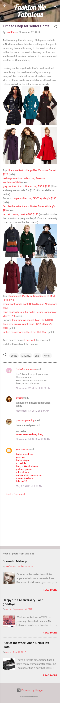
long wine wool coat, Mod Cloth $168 (32, 320)
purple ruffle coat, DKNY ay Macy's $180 (34, 198)
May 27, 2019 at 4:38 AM (29, 486)
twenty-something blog (29, 434)
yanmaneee (22, 449)
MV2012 (26, 355)
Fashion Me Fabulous (30, 11)
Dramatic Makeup (15, 561)
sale (37, 355)
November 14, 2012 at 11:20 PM (33, 439)
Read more (50, 589)
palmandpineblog (25, 420)
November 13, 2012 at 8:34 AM (32, 410)
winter (47, 355)
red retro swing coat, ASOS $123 (20, 214)
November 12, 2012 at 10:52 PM (33, 388)
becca (19, 397)
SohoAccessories (26, 369)
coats (14, 355)
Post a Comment (15, 494)
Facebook (29, 340)
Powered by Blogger (32, 690)
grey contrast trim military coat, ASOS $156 (26, 186)
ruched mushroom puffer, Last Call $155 (25, 332)
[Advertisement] (30, 520)
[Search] (55, 7)
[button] (55, 27)
